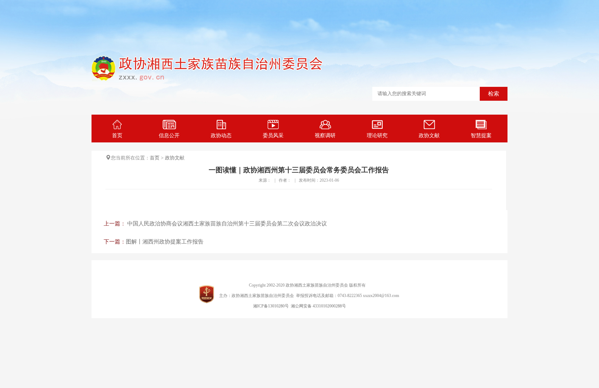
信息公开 (169, 135)
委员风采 (273, 135)
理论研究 (377, 135)
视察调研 (325, 135)
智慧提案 (481, 135)
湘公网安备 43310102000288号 (318, 306)
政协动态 (221, 135)
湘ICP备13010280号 (271, 306)
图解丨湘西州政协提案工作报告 (164, 242)
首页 (117, 135)
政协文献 (429, 135)
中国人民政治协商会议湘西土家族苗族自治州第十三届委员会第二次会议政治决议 (227, 223)
